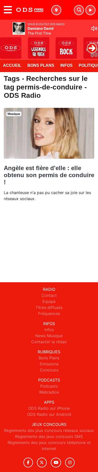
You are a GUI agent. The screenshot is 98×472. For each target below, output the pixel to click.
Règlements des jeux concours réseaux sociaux (49, 430)
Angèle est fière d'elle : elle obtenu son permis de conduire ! (49, 175)
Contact (49, 295)
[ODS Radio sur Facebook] (28, 462)
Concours (49, 369)
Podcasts (49, 386)
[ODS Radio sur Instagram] (70, 462)
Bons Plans (40, 65)
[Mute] (94, 28)
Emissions (49, 363)
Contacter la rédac (49, 341)
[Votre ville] (56, 10)
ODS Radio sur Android (49, 414)
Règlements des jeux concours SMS (49, 436)
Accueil (12, 65)
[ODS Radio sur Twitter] (42, 462)
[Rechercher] (79, 10)
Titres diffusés (49, 307)
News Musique (49, 335)
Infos (66, 65)
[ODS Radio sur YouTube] (56, 462)
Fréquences (49, 313)
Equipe (49, 301)
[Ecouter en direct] (90, 10)
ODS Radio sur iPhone (49, 408)
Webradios (49, 392)
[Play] (6, 44)
